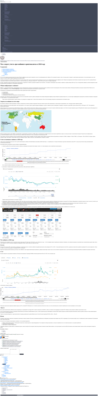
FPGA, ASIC (6, 13)
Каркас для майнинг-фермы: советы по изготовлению (9, 385)
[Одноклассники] (2, 337)
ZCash (5, 73)
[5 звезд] (17, 334)
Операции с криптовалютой (7, 14)
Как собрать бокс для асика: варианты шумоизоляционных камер (11, 382)
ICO (3, 21)
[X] (3, 337)
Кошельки (6, 16)
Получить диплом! (4, 61)
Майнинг (4, 50)
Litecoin (5, 6)
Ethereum (6, 5)
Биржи (5, 15)
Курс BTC (4, 22)
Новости (3, 18)
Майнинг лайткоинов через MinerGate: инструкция (11, 342)
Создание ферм (7, 11)
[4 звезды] (13, 334)
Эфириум (6, 74)
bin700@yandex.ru (20, 395)
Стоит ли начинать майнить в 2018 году (9, 70)
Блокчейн (4, 48)
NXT (5, 8)
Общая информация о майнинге (8, 69)
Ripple (5, 363)
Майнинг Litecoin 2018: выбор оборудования (10, 344)
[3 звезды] (10, 334)
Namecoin (6, 7)
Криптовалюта (5, 3)
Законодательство (7, 20)
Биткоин (5, 72)
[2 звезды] (6, 334)
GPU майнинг (6, 12)
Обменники (6, 17)
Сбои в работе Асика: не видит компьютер (7, 379)
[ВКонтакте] (1, 337)
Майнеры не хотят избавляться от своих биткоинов (11, 346)
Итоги (3, 75)
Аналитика (6, 19)
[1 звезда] (2, 334)
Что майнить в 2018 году (6, 71)
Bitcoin (5, 4)
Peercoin (5, 9)
